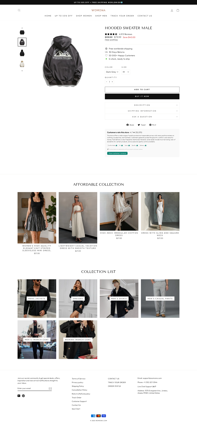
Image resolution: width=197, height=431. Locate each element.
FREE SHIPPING (111, 40)
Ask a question (142, 117)
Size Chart (76, 409)
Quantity (111, 77)
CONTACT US (145, 16)
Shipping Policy (78, 386)
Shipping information (142, 111)
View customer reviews (117, 153)
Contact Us (76, 405)
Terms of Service (78, 379)
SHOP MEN (101, 16)
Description (142, 105)
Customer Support (79, 401)
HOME (48, 16)
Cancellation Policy (79, 390)
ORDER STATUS (114, 386)
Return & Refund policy (81, 394)
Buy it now (142, 96)
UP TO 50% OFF (64, 16)
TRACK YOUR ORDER (122, 16)
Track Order (77, 397)
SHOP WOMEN (84, 16)
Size (124, 67)
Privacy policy (77, 382)
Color (109, 67)
